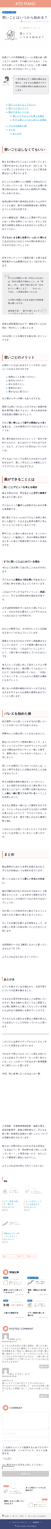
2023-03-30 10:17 (9, 1341)
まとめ (11, 129)
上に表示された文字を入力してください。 (23, 1464)
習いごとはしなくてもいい (22, 104)
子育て (22, 1256)
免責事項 (36, 1522)
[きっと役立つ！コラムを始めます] (33, 1191)
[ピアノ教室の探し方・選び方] (11, 1191)
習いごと (32, 1256)
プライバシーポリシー (20, 1522)
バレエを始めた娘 (17, 126)
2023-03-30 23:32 (9, 1376)
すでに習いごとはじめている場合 (30, 120)
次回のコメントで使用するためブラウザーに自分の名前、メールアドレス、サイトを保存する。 (25, 1450)
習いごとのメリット (18, 108)
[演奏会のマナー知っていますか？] (11, 1223)
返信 (45, 1366)
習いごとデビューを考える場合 (28, 116)
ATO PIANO (25, 3)
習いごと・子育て (9, 12)
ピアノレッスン (10, 1256)
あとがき (17, 133)
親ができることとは (18, 112)
